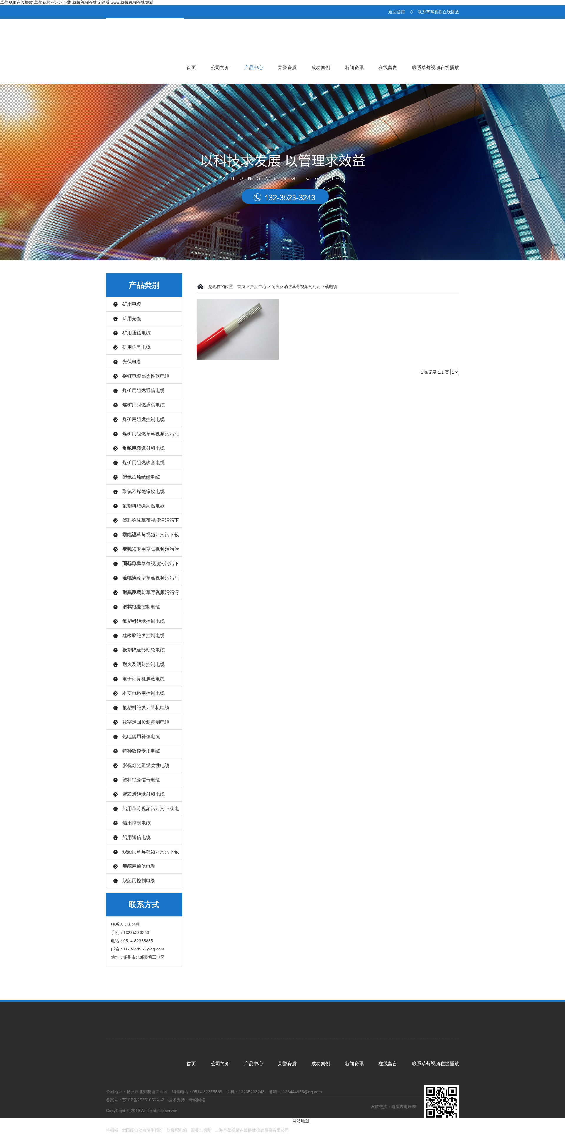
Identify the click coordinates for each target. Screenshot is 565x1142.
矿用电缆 (131, 304)
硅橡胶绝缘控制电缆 (143, 635)
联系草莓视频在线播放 (438, 11)
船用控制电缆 (136, 822)
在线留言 (387, 67)
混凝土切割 (201, 1130)
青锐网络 (197, 1100)
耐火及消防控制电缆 (143, 664)
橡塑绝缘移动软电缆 (143, 649)
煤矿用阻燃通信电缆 (143, 390)
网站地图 (301, 1120)
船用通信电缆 (136, 837)
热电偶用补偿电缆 (141, 736)
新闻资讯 (354, 67)
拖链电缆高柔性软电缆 (146, 376)
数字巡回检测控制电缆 (146, 722)
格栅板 (112, 1130)
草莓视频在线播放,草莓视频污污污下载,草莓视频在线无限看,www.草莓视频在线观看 (76, 2)
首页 (191, 67)
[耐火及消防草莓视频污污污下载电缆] (238, 329)
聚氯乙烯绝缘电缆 (141, 477)
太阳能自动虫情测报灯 (142, 1130)
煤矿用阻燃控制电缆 (143, 419)
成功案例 (320, 67)
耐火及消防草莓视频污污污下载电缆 (304, 286)
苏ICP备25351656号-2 (143, 1100)
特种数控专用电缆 (141, 750)
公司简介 (220, 67)
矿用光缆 (131, 318)
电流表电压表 (403, 1106)
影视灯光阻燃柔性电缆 (146, 765)
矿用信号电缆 (136, 347)
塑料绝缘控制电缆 (141, 606)
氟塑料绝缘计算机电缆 (146, 707)
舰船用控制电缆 (138, 880)
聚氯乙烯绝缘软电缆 (143, 491)
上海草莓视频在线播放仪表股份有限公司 (252, 1130)
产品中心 (253, 67)
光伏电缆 (131, 361)
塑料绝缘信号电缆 (141, 779)
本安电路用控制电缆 (143, 693)
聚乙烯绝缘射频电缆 (143, 794)
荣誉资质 (287, 67)
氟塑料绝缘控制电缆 (143, 621)
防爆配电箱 (177, 1130)
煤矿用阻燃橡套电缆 (143, 462)
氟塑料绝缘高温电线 (143, 505)
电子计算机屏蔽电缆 (143, 678)
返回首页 (396, 11)
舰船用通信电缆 (138, 866)
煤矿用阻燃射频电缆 (143, 448)
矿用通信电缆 (136, 332)
